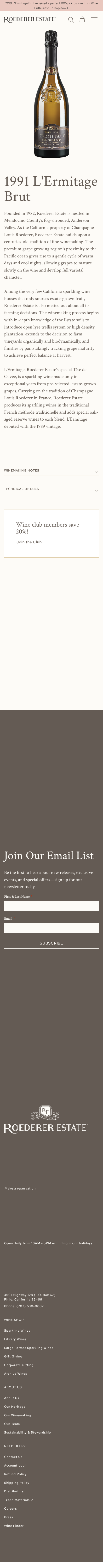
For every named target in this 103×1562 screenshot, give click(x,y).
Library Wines (15, 1339)
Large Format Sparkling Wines (28, 1348)
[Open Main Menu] (94, 20)
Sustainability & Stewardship (27, 1432)
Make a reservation (20, 1188)
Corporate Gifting (19, 1365)
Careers (10, 1508)
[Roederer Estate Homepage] (30, 20)
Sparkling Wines (17, 1331)
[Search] (71, 19)
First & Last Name (17, 897)
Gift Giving (13, 1356)
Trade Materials (19, 1500)
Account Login (16, 1465)
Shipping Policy (16, 1483)
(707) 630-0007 (30, 1306)
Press (8, 1517)
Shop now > (60, 8)
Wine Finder (14, 1526)
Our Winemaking (17, 1415)
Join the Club (29, 542)
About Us (11, 1398)
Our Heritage (15, 1407)
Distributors (14, 1491)
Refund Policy (15, 1474)
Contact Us (13, 1457)
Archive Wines (15, 1374)
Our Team (12, 1424)
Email (8, 919)
